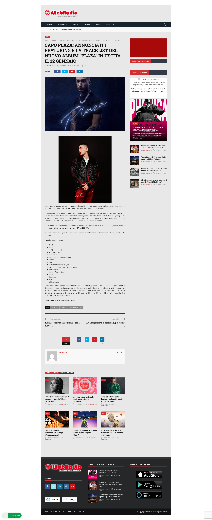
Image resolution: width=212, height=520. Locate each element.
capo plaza (55, 307)
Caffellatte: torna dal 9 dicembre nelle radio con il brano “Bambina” (111, 399)
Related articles (52, 373)
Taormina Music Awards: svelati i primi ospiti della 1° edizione (83, 29)
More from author (67, 373)
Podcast (76, 24)
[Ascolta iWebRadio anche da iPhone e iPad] (149, 474)
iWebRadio (51, 66)
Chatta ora (15, 515)
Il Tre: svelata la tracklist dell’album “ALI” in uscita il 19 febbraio (112, 432)
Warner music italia (76, 307)
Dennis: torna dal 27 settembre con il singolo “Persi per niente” (54, 432)
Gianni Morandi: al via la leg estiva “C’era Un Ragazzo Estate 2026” (153, 146)
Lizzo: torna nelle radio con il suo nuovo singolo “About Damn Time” (57, 399)
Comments (111, 464)
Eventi (87, 24)
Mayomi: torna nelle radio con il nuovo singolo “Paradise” (83, 399)
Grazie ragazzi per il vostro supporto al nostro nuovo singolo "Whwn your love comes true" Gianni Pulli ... (149, 84)
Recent (91, 464)
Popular (100, 464)
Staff (98, 24)
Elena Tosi (64, 307)
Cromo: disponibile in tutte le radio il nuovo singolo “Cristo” (85, 432)
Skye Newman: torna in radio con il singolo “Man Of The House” (154, 181)
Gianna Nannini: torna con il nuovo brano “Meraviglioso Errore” (154, 169)
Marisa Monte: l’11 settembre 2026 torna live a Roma (148, 128)
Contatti (110, 24)
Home (49, 24)
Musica (47, 36)
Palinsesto (62, 24)
